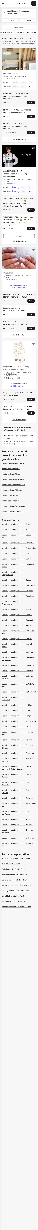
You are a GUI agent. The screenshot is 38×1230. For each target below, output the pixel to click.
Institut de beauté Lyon (11, 474)
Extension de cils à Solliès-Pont (14, 880)
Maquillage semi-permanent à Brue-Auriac (19, 548)
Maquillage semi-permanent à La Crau (17, 639)
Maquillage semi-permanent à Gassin (17, 615)
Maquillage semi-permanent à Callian (16, 559)
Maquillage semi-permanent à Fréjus (16, 609)
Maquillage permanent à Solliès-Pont (16, 885)
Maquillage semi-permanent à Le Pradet (18, 710)
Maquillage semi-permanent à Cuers (16, 580)
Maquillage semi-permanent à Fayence (17, 591)
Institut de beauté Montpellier (13, 485)
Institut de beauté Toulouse (13, 511)
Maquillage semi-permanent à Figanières (18, 596)
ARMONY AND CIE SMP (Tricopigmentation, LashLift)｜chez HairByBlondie (18, 174)
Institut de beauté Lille (11, 469)
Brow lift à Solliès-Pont (11, 864)
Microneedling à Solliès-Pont (13, 901)
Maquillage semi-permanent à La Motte (17, 671)
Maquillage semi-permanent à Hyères (17, 625)
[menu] (3, 3)
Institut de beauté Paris (11, 501)
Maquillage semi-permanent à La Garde (17, 652)
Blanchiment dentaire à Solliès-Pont (16, 858)
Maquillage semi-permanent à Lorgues (17, 716)
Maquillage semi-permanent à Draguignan (18, 585)
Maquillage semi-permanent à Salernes (17, 798)
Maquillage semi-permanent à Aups (16, 524)
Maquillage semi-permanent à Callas (16, 553)
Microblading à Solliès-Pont (13, 896)
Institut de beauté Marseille (13, 479)
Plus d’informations (19, 139)
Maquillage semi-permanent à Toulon (17, 819)
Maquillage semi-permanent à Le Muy (17, 705)
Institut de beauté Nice (11, 495)
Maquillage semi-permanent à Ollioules (17, 726)
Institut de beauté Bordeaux (13, 463)
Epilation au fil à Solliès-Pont (13, 869)
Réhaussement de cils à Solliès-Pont (16, 907)
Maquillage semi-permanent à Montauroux (19, 721)
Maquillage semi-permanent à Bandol (17, 529)
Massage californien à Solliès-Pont (16, 890)
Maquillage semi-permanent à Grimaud (17, 620)
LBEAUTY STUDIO (10, 73)
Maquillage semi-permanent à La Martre (18, 665)
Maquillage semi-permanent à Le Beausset (19, 692)
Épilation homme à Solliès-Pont (14, 874)
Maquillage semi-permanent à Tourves (17, 825)
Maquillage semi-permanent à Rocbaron (18, 753)
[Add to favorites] (33, 50)
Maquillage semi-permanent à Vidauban (18, 838)
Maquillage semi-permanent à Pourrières (18, 740)
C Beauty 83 (8, 273)
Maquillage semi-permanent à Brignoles (18, 543)
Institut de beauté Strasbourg (13, 506)
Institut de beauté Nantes (12, 490)
